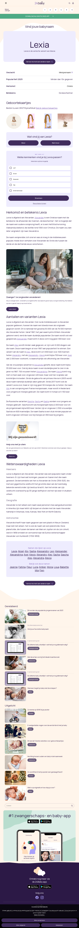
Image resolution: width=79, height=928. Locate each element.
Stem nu (12, 456)
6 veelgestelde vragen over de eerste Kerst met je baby (47, 725)
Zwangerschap (33, 614)
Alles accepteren (39, 920)
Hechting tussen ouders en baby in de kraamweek (45, 756)
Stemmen (38, 198)
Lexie (14, 551)
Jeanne (14, 567)
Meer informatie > (39, 915)
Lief (14, 168)
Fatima (22, 567)
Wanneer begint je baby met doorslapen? (42, 688)
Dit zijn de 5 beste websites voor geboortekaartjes (45, 741)
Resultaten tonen (39, 203)
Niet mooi (55, 143)
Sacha (38, 401)
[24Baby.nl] (40, 3)
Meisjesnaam (65, 72)
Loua (56, 567)
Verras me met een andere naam (38, 62)
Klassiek (15, 179)
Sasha (46, 401)
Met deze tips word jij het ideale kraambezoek (43, 657)
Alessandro (33, 355)
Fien (42, 570)
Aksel (21, 551)
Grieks (70, 86)
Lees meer (12, 309)
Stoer (15, 173)
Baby (30, 692)
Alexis (42, 355)
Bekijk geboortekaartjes (46, 108)
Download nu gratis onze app (37, 16)
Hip (14, 185)
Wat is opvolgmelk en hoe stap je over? (41, 788)
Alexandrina (42, 371)
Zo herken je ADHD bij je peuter (38, 710)
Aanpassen (59, 925)
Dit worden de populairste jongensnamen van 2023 (45, 610)
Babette (64, 567)
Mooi (23, 143)
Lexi (52, 551)
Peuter (31, 713)
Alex (16, 345)
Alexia (59, 371)
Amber (42, 567)
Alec (28, 352)
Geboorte (32, 661)
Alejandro (16, 355)
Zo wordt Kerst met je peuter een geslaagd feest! (45, 772)
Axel (70, 355)
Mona (50, 567)
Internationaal (17, 191)
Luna (35, 567)
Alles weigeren (20, 925)
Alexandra (38, 365)
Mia (37, 570)
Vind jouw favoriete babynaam (38, 629)
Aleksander (22, 339)
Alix (8, 388)
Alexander (39, 217)
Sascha (31, 401)
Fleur (29, 567)
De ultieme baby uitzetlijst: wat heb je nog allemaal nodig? (47, 645)
